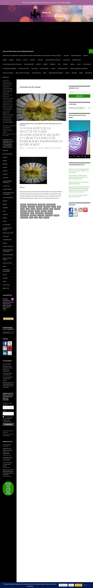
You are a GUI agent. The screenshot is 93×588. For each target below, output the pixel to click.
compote (32, 59)
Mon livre (66, 55)
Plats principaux (44, 68)
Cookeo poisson (76, 59)
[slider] (78, 156)
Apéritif (5, 59)
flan (28, 208)
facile (53, 206)
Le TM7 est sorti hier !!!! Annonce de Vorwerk (79, 195)
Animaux (85, 55)
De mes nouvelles (7, 364)
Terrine (57, 215)
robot (50, 211)
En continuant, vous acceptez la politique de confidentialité (8, 419)
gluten (46, 208)
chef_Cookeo (72, 175)
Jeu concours (87, 64)
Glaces (79, 64)
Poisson (53, 68)
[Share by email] (76, 214)
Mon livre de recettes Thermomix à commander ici (78, 191)
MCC (51, 208)
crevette (23, 206)
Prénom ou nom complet (7, 403)
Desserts (38, 64)
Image (23, 148)
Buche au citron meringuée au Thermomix (79, 182)
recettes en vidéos (76, 55)
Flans (33, 208)
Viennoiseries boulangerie (56, 72)
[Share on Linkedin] (71, 214)
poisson (31, 211)
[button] (79, 139)
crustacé (39, 206)
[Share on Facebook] (71, 210)
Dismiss (67, 2)
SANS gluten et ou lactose (22, 72)
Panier (81, 72)
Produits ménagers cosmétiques (79, 68)
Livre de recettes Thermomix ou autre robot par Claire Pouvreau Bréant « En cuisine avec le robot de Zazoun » (32, 55)
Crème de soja (51, 204)
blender (23, 204)
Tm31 (31, 217)
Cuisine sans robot (29, 64)
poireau (57, 208)
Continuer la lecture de (51, 198)
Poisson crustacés (63, 68)
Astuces (67, 72)
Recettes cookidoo (8, 72)
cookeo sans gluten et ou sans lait (12, 64)
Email (4, 411)
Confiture (40, 59)
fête (59, 206)
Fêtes (59, 64)
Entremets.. (53, 64)
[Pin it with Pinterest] (85, 210)
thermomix (24, 217)
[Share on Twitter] (76, 210)
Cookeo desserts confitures (53, 59)
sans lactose (24, 215)
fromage (65, 64)
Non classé (34, 68)
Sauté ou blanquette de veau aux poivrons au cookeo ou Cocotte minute (79, 170)
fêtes (22, 208)
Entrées (45, 64)
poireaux (23, 211)
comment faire (32, 204)
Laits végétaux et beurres (9, 68)
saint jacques (25, 213)
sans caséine (39, 213)
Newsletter (6, 77)
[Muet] (85, 156)
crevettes (31, 206)
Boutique (74, 72)
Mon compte (88, 72)
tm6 (41, 217)
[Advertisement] (46, 35)
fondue (39, 208)
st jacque (41, 215)
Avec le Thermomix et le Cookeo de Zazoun (18, 51)
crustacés (47, 206)
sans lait (33, 215)
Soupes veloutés (36, 72)
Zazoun (42, 148)
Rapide (37, 211)
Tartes (44, 72)
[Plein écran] (88, 156)
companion (42, 204)
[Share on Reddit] (80, 210)
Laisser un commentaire (54, 148)
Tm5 (36, 217)
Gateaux (72, 64)
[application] (79, 139)
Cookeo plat (66, 59)
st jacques (49, 215)
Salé (32, 213)
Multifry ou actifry (23, 68)
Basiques (11, 59)
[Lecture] (71, 156)
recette (44, 211)
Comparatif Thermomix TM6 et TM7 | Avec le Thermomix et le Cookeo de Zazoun (79, 188)
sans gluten (49, 213)
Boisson (18, 59)
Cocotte (25, 59)
